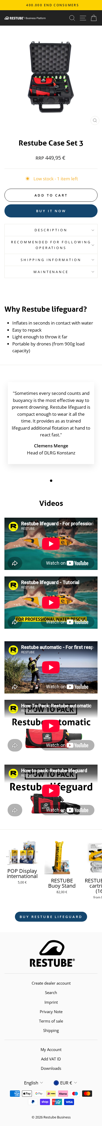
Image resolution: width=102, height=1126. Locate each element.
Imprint (51, 1002)
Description (51, 230)
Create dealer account (51, 983)
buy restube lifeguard (51, 916)
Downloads (51, 1068)
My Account (51, 1049)
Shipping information (51, 259)
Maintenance (51, 271)
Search (51, 992)
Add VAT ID (51, 1058)
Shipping (51, 1030)
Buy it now (51, 211)
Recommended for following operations (51, 245)
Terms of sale (51, 1021)
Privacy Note (51, 1011)
